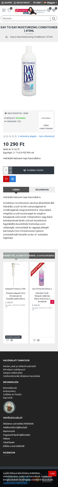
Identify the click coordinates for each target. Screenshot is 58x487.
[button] (6, 302)
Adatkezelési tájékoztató (15, 483)
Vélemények (42, 190)
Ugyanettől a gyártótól (16, 255)
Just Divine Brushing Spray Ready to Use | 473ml (43, 289)
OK (53, 474)
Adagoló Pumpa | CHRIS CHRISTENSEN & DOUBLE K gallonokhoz (16, 289)
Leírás (16, 190)
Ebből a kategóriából (42, 255)
